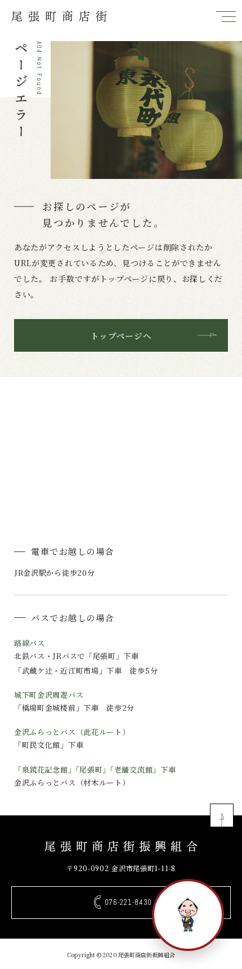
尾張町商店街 (62, 16)
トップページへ (121, 336)
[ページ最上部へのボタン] (222, 815)
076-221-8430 (128, 902)
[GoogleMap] (121, 447)
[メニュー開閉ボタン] (225, 16)
